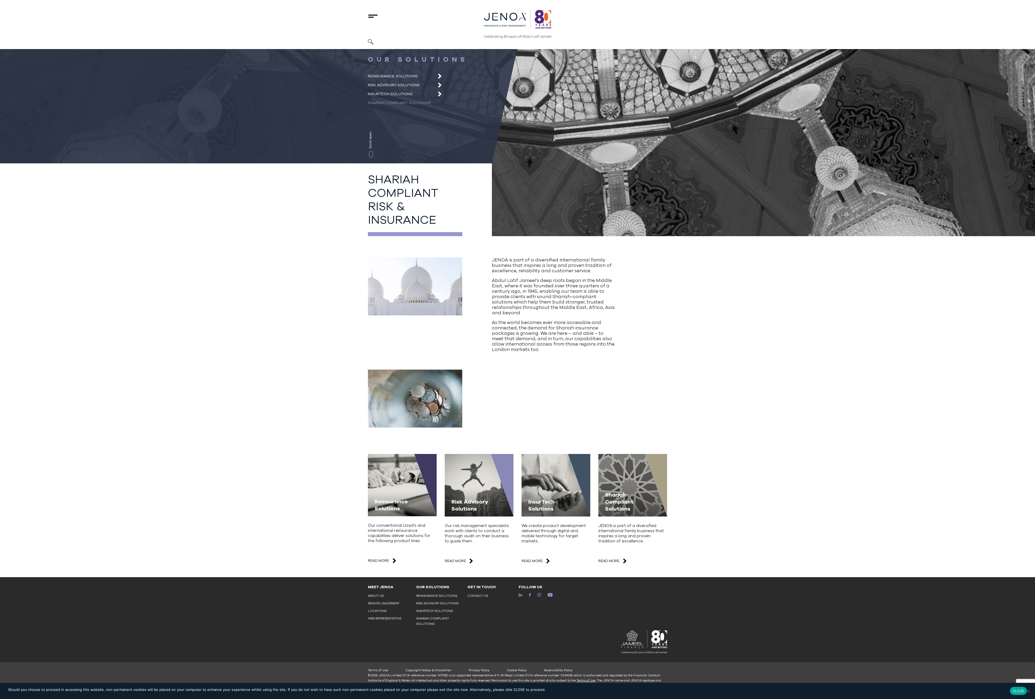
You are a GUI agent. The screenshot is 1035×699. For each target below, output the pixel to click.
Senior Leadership (383, 603)
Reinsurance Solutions (393, 76)
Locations (377, 611)
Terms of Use (378, 670)
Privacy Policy (479, 670)
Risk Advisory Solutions (394, 85)
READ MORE (378, 560)
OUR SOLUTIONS (432, 587)
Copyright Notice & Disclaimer (428, 670)
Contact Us (477, 596)
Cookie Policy (517, 670)
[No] (1028, 691)
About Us (376, 596)
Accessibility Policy (558, 670)
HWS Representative (384, 619)
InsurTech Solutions (390, 94)
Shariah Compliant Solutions (399, 102)
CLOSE (1018, 691)
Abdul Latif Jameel (514, 280)
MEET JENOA (380, 587)
